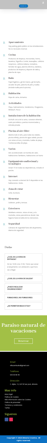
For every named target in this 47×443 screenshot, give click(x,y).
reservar (23, 6)
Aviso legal (9, 394)
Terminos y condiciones (13, 405)
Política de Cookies (12, 397)
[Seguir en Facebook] (6, 419)
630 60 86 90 (15, 375)
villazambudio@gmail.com (19, 365)
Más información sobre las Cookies (18, 399)
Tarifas (7, 408)
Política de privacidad (12, 402)
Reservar (23, 341)
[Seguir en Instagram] (11, 419)
